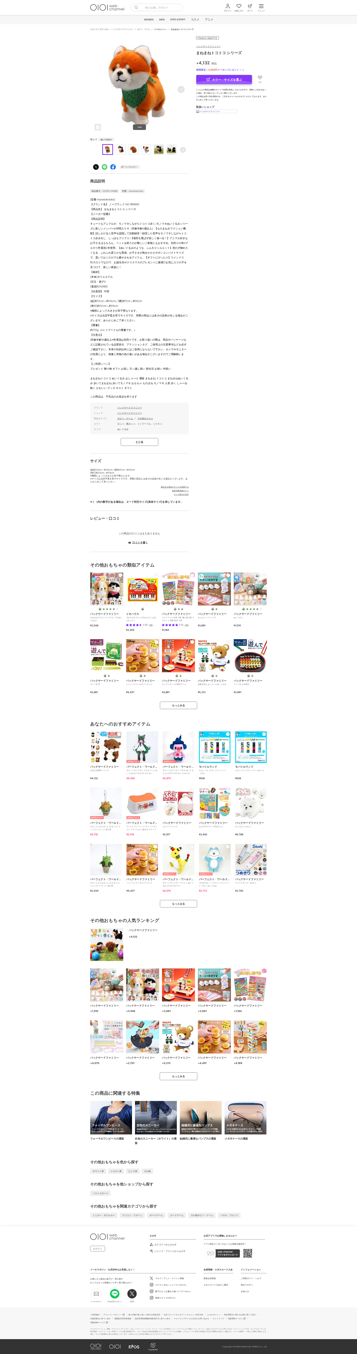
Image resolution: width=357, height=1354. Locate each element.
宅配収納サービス (97, 1322)
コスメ (195, 19)
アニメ (209, 19)
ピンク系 (132, 1171)
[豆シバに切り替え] (104, 609)
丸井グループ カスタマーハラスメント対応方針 (183, 1314)
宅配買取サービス (235, 1318)
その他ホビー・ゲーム (202, 1215)
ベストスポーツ (100, 1193)
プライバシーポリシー (112, 1314)
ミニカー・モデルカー (104, 1215)
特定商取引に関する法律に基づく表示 (240, 1314)
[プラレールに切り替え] (179, 609)
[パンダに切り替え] (114, 609)
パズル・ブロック (229, 1215)
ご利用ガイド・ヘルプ (251, 1278)
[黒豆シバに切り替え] (107, 609)
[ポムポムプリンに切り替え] (254, 609)
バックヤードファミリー (123, 29)
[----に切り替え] (142, 609)
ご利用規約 (94, 1314)
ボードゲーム (156, 1215)
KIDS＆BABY (177, 19)
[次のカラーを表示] (117, 609)
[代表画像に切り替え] (100, 609)
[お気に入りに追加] (120, 575)
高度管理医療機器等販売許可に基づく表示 (152, 1318)
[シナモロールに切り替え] (251, 609)
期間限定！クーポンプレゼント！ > (220, 69)
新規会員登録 (210, 1278)
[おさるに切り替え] (110, 609)
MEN (162, 19)
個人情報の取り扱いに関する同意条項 (144, 1314)
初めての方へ (247, 1285)
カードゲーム (177, 1215)
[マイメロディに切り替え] (257, 609)
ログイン (97, 1248)
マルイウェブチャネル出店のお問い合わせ (191, 1318)
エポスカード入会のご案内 (216, 1285)
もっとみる (178, 705)
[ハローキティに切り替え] (247, 609)
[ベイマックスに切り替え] (216, 609)
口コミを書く (140, 542)
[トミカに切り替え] (182, 609)
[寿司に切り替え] (252, 676)
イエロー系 (116, 1171)
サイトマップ (218, 1318)
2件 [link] (186, 625)
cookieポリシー (213, 1314)
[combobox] (157, 7)
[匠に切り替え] (109, 676)
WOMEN (148, 19)
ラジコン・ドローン (132, 1215)
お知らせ (245, 1291)
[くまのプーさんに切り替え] (145, 676)
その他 (147, 1171)
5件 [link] (150, 625)
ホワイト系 (98, 1171)
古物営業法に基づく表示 (100, 1318)
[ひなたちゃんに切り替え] (216, 676)
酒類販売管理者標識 (122, 1318)
